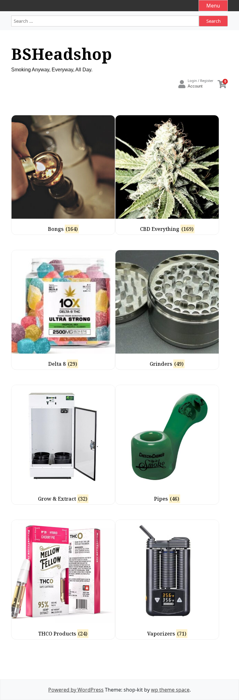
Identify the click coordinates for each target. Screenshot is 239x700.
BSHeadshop (61, 54)
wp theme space (170, 689)
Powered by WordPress (76, 689)
